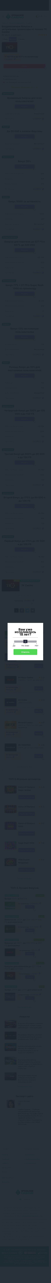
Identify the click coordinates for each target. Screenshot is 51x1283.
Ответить (25, 652)
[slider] (25, 641)
